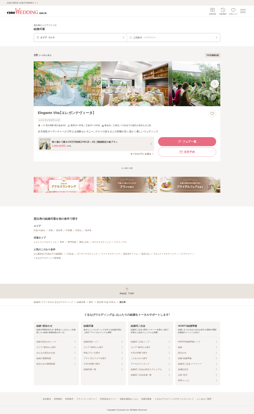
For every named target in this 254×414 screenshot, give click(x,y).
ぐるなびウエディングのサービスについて (174, 399)
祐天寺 (88, 230)
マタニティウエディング (164, 254)
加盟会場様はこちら (129, 399)
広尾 (51, 230)
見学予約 (189, 151)
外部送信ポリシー (108, 399)
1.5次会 (70, 254)
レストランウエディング (45, 242)
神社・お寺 (84, 242)
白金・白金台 (39, 230)
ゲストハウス (120, 242)
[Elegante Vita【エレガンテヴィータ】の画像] (127, 83)
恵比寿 (59, 230)
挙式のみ (145, 254)
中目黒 (69, 230)
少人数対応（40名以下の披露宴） (48, 254)
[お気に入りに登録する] (212, 113)
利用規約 (58, 399)
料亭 (62, 242)
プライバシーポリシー (86, 399)
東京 (91, 302)
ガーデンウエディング (87, 254)
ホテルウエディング (101, 242)
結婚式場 (81, 302)
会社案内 (47, 399)
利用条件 (69, 399)
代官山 (79, 230)
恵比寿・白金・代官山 (106, 302)
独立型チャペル (130, 254)
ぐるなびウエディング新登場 (47, 258)
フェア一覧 (189, 141)
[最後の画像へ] (215, 84)
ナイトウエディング (110, 254)
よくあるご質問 (204, 399)
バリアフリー (185, 254)
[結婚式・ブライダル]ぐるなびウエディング (53, 302)
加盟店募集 (146, 399)
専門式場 (72, 242)
